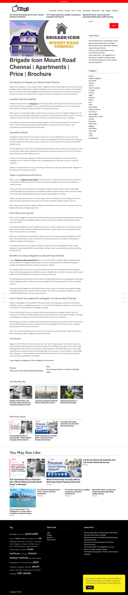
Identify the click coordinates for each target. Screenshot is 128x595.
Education (92, 97)
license (32, 553)
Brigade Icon (18, 360)
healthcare (15, 553)
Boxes (23, 538)
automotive (12, 538)
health (30, 549)
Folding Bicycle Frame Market (32, 546)
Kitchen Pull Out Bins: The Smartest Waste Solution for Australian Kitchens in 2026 (20, 403)
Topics (91, 133)
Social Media (93, 128)
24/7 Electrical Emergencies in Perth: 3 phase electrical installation (48, 492)
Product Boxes (20, 567)
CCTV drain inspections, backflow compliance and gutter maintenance (63, 16)
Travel (73, 10)
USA (19, 573)
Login (102, 10)
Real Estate (92, 121)
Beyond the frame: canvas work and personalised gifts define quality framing (98, 16)
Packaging (38, 558)
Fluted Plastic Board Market (19, 546)
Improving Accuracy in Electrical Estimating (68, 402)
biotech (18, 538)
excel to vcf (37, 544)
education (31, 544)
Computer (92, 90)
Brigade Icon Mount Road (45, 360)
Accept (90, 587)
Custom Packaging (14, 544)
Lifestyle (67, 10)
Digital (91, 95)
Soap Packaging (18, 570)
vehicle (27, 573)
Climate (91, 85)
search (35, 566)
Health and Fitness (94, 109)
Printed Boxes (13, 567)
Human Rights (93, 114)
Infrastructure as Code (96, 116)
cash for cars (13, 541)
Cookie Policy (117, 583)
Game (90, 104)
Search (91, 21)
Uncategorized (93, 138)
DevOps (91, 93)
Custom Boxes (21, 541)
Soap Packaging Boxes (27, 570)
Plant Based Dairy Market (27, 562)
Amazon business (20, 534)
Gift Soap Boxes (23, 549)
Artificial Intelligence (95, 78)
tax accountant (37, 570)
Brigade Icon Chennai (30, 360)
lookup (13, 557)
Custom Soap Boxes (24, 544)
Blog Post (115, 10)
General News (93, 107)
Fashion (79, 10)
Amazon (91, 76)
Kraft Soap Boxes (24, 554)
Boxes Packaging (29, 538)
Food (90, 102)
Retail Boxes (28, 567)
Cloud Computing (94, 88)
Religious (91, 126)
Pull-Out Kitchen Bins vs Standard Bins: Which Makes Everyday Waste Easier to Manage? (20, 439)
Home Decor (93, 112)
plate (36, 562)
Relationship (96, 10)
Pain (20, 562)
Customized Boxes (37, 541)
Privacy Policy (51, 540)
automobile (31, 533)
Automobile (52, 10)
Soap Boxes (12, 570)
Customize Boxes (29, 541)
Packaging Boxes (14, 562)
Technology (86, 10)
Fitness (11, 546)
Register (108, 10)
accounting (13, 534)
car (40, 538)
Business (60, 10)
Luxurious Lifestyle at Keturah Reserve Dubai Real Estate (46, 402)
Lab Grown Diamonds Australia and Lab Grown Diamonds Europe (69, 424)
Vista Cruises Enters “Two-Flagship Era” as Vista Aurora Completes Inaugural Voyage (20, 511)
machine (23, 557)
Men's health (32, 558)
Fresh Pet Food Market (14, 549)
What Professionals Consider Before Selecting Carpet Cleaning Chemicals (46, 438)
